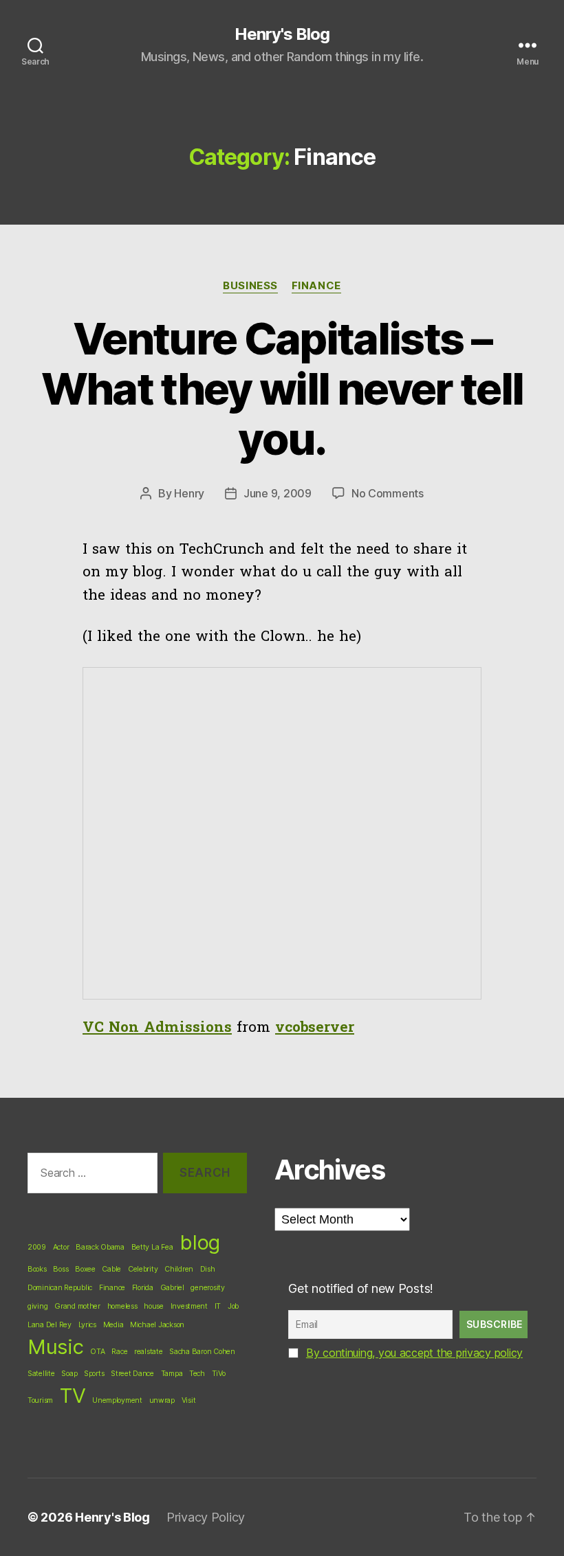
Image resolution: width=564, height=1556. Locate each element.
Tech (197, 1373)
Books (37, 1269)
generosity (207, 1287)
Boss (60, 1269)
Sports (94, 1373)
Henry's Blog (282, 34)
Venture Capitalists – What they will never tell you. (282, 388)
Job (233, 1306)
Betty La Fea (152, 1247)
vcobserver (314, 1028)
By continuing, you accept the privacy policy (414, 1353)
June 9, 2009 (277, 493)
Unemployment (117, 1400)
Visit (189, 1400)
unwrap (162, 1400)
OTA (97, 1351)
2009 (37, 1247)
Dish (207, 1269)
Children (178, 1269)
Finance (316, 286)
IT (218, 1306)
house (154, 1306)
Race (119, 1351)
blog (200, 1242)
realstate (148, 1351)
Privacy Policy (205, 1517)
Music (56, 1347)
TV (72, 1396)
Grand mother (77, 1306)
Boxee (85, 1269)
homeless (122, 1306)
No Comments (387, 493)
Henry (189, 493)
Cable (111, 1269)
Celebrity (143, 1269)
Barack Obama (100, 1247)
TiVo (219, 1373)
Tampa (172, 1373)
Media (113, 1324)
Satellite (41, 1373)
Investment (189, 1306)
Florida (142, 1287)
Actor (61, 1247)
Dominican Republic (60, 1287)
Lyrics (87, 1324)
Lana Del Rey (50, 1324)
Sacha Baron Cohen (202, 1351)
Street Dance (132, 1373)
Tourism (40, 1400)
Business (250, 286)
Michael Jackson (157, 1324)
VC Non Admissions (157, 1028)
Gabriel (172, 1287)
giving (37, 1306)
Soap (69, 1373)
